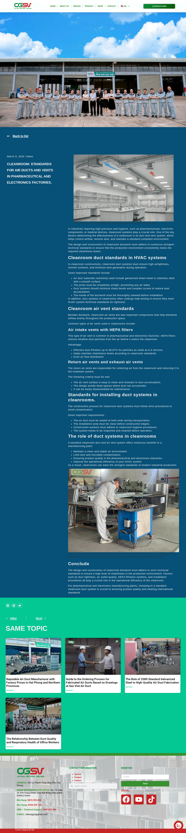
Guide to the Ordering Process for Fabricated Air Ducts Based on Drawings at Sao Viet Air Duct (92, 683)
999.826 (37, 800)
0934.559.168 (35, 805)
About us (64, 6)
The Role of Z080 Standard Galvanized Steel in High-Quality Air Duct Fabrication (152, 681)
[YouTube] (139, 799)
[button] (8, 605)
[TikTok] (151, 799)
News (100, 6)
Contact (111, 6)
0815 (30, 800)
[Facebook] (126, 799)
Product (89, 6)
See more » (10, 690)
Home (52, 6)
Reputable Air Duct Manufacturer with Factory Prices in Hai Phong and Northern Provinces (33, 683)
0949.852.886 (49, 809)
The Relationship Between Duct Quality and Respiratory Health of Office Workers (32, 740)
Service (77, 6)
